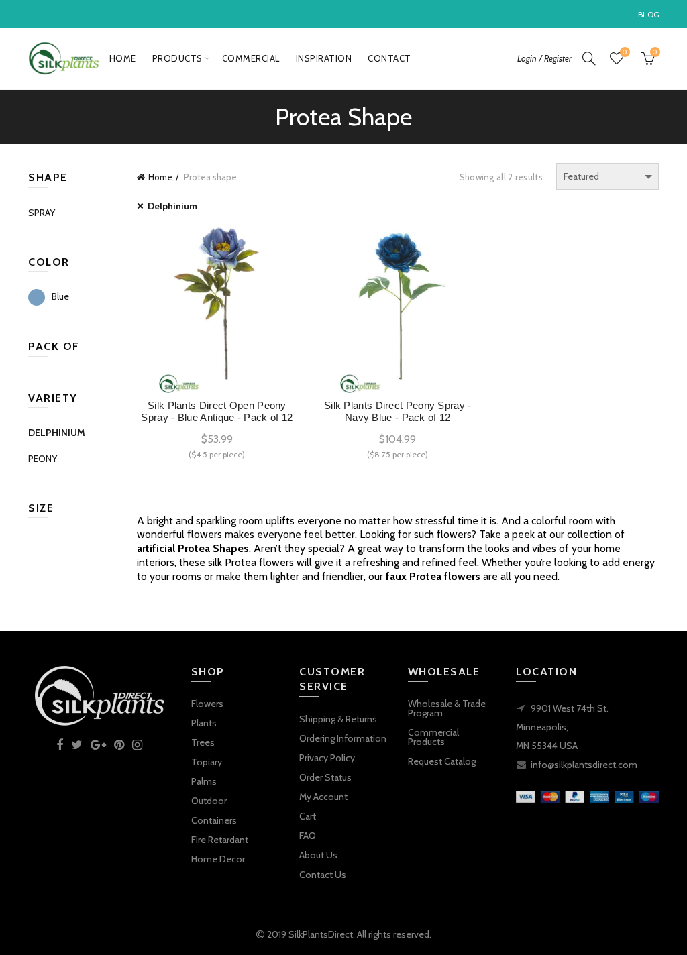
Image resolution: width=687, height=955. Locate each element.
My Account (323, 797)
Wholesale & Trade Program (447, 708)
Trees (203, 742)
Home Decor (218, 859)
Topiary (206, 762)
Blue (60, 296)
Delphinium (172, 206)
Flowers (207, 703)
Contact (389, 58)
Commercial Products (433, 737)
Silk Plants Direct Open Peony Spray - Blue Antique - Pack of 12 (217, 411)
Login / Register (544, 58)
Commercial (251, 58)
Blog (648, 14)
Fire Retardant (219, 840)
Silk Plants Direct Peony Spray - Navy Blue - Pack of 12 (398, 411)
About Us (318, 855)
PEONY (42, 459)
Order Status (325, 777)
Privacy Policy (327, 758)
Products (177, 58)
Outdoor (209, 801)
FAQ (307, 836)
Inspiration (324, 58)
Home (122, 58)
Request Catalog (442, 761)
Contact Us (322, 874)
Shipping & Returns (338, 719)
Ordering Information (342, 738)
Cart (307, 816)
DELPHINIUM (56, 433)
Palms (204, 781)
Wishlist (625, 52)
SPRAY (41, 213)
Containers (214, 820)
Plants (204, 723)
